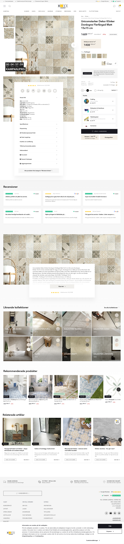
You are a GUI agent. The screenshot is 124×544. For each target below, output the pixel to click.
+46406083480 (116, 518)
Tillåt (109, 526)
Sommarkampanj (9, 1)
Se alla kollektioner (111, 308)
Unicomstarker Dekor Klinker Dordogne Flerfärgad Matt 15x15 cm (96, 18)
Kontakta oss (117, 520)
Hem (82, 16)
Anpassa (109, 531)
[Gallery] (44, 45)
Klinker (86, 16)
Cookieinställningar (92, 540)
